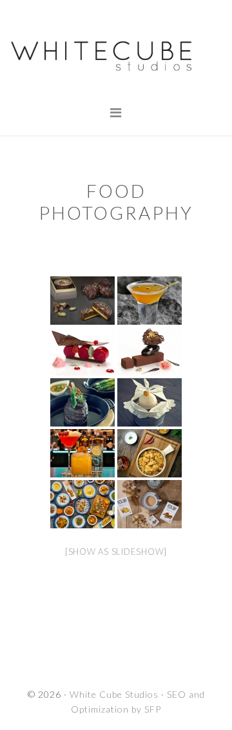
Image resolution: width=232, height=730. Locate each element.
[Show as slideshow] (116, 551)
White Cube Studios (116, 55)
